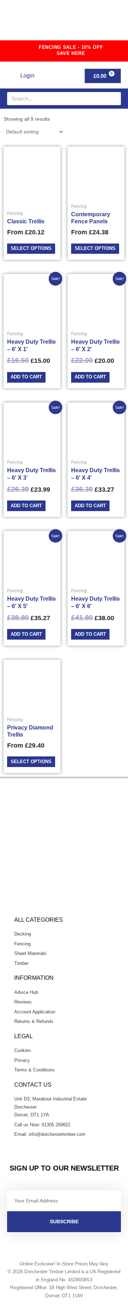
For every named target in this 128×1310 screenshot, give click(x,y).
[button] (108, 23)
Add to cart (26, 376)
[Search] (114, 98)
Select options (31, 248)
